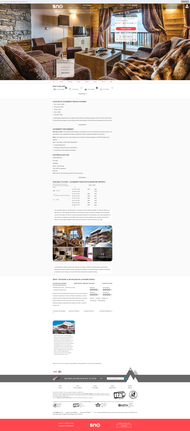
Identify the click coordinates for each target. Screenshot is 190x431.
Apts (105, 311)
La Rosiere (79, 10)
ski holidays (73, 363)
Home (54, 10)
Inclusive (114, 7)
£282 (95, 193)
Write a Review (65, 72)
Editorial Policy (112, 387)
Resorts (70, 7)
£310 (95, 198)
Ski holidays (87, 5)
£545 (95, 204)
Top (53, 81)
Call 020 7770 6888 (126, 32)
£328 (95, 200)
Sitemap (130, 387)
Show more (82, 124)
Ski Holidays (60, 10)
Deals (121, 7)
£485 (95, 189)
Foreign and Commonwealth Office (64, 397)
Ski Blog (130, 385)
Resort (103, 81)
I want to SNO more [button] (22, 1)
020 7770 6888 (65, 423)
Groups (92, 7)
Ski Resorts (67, 10)
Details (78, 81)
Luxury (106, 7)
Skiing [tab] (64, 332)
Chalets (84, 7)
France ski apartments (95, 363)
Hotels (77, 7)
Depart (87, 81)
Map (111, 81)
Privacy (60, 387)
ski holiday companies (86, 401)
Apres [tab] (71, 332)
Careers (112, 385)
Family (99, 7)
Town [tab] (56, 332)
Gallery (95, 81)
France (73, 10)
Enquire (124, 426)
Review (61, 81)
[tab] (59, 283)
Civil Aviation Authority (88, 393)
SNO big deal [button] (185, 1)
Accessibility (95, 387)
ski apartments (82, 363)
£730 (95, 191)
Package (70, 81)
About (77, 385)
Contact (95, 385)
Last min (130, 7)
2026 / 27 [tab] (92, 185)
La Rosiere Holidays (59, 311)
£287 (95, 196)
